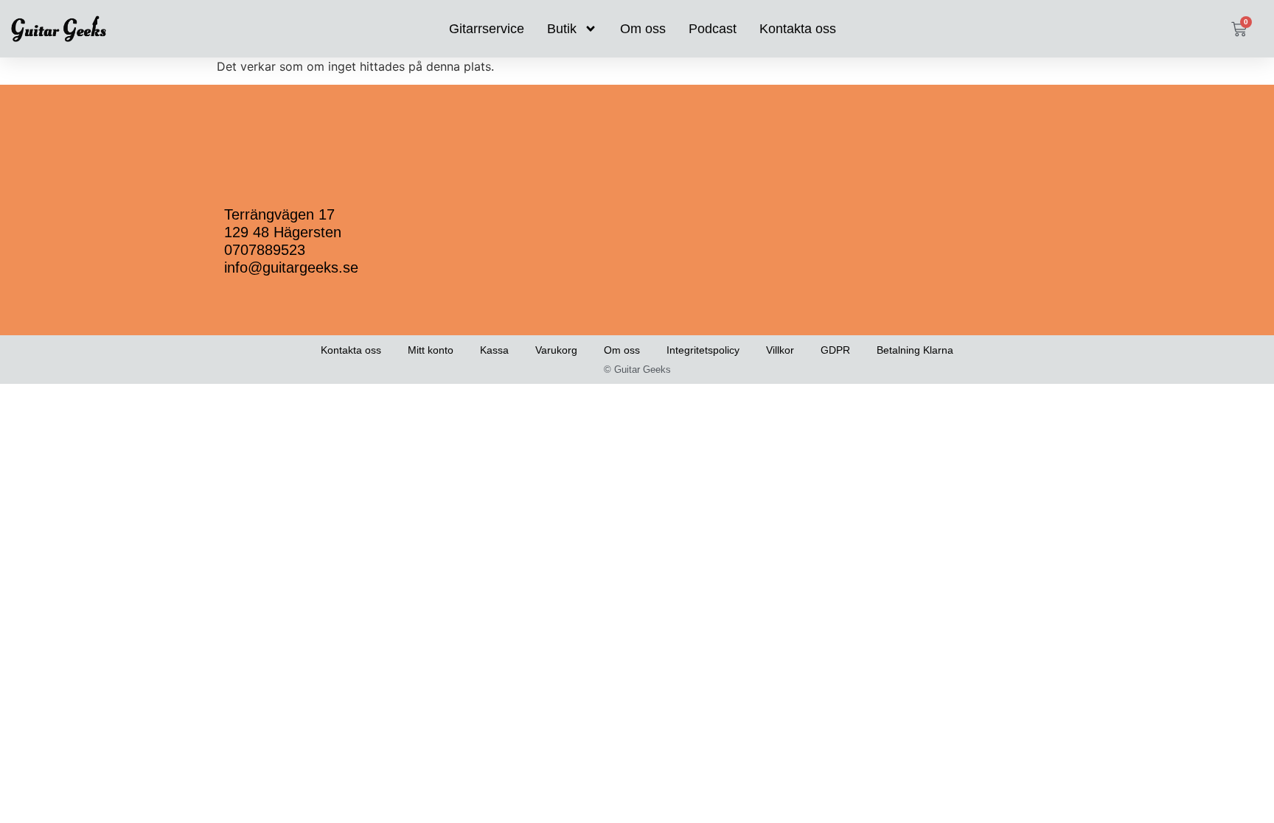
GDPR (835, 350)
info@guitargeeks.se (291, 267)
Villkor (780, 350)
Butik (562, 28)
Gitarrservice (486, 28)
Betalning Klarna (915, 350)
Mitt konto (430, 350)
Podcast (713, 28)
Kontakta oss (797, 28)
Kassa (494, 350)
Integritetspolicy (702, 350)
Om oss (643, 28)
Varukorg (556, 350)
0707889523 (264, 250)
